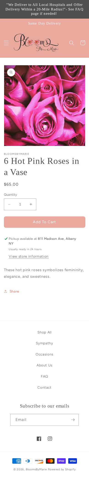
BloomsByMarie (36, 469)
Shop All (44, 332)
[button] (6, 42)
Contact (44, 387)
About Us (44, 365)
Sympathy (44, 343)
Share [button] (14, 291)
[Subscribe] (72, 420)
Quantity (10, 195)
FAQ (44, 376)
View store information (29, 256)
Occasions (44, 354)
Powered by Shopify (62, 469)
